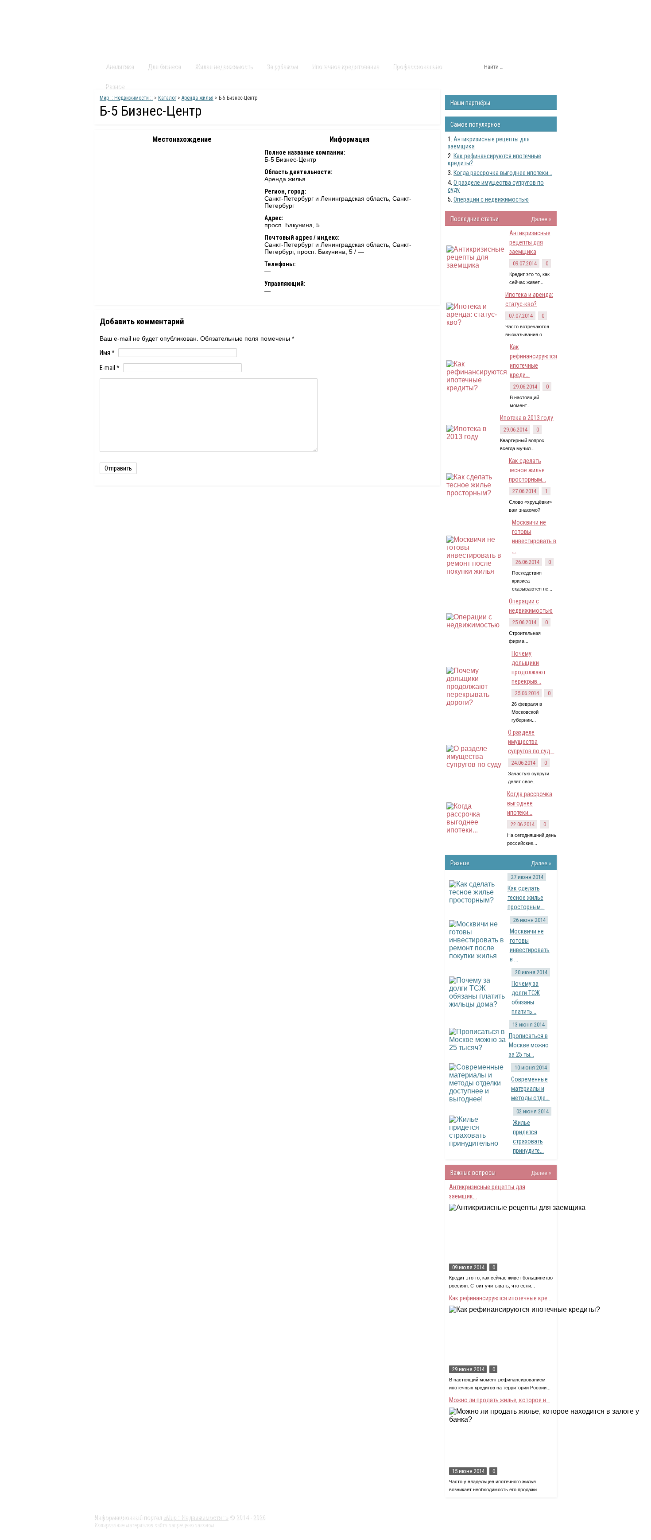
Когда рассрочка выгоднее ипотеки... (502, 172)
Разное (114, 86)
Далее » (541, 218)
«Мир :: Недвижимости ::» (195, 1517)
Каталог (179, 8)
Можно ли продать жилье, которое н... (499, 1400)
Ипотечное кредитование (345, 66)
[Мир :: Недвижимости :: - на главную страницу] (144, 33)
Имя (107, 352)
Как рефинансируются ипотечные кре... (500, 1298)
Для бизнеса (164, 66)
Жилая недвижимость (224, 66)
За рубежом (282, 66)
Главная (111, 8)
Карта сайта (287, 8)
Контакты (246, 8)
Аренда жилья (197, 98)
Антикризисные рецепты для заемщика (529, 242)
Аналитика (119, 66)
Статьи (145, 8)
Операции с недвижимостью (491, 199)
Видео (211, 8)
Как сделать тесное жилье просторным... (527, 470)
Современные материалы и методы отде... (530, 1088)
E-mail (110, 367)
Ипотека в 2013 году (526, 417)
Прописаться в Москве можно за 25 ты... (529, 1045)
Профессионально (417, 66)
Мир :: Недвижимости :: (126, 98)
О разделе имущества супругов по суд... (531, 741)
